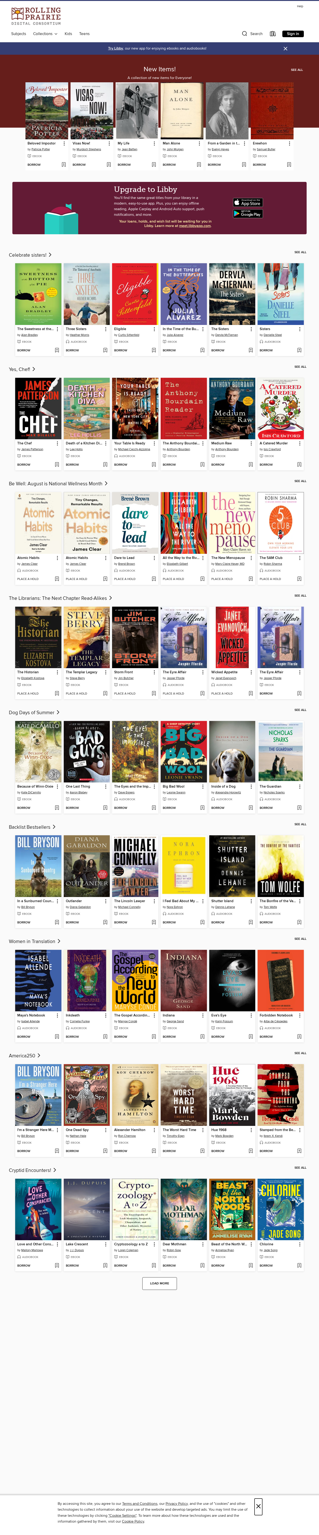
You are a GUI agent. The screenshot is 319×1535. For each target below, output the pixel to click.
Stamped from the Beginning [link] (278, 1130)
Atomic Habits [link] (28, 558)
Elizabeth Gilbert (177, 564)
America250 (22, 1056)
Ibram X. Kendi (273, 1136)
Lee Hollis (76, 449)
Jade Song (270, 1250)
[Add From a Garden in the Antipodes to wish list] (244, 165)
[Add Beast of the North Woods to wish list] (251, 1266)
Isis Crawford (272, 449)
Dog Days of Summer (32, 713)
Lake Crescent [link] (77, 1244)
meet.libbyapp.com (195, 225)
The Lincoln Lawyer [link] (129, 901)
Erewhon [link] (260, 143)
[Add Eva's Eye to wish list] (251, 1037)
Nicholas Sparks (274, 792)
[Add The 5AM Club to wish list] (299, 579)
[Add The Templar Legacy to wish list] (105, 694)
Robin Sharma (273, 564)
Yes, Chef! (20, 370)
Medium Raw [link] (221, 443)
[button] (251, 34)
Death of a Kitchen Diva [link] (84, 443)
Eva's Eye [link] (218, 1015)
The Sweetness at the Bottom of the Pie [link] (36, 329)
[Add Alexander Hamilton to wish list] (154, 1151)
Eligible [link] (120, 329)
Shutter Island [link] (222, 901)
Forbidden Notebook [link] (276, 1015)
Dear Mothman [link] (174, 1244)
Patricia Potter (41, 149)
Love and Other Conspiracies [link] (36, 1244)
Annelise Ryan (224, 1250)
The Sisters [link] (220, 329)
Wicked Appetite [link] (224, 672)
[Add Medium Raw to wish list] (251, 465)
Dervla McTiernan (226, 335)
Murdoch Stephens (89, 149)
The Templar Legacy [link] (81, 672)
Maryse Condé (127, 1021)
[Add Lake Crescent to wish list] (105, 1266)
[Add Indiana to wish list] (202, 1037)
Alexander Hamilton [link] (129, 1130)
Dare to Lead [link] (124, 558)
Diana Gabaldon (80, 907)
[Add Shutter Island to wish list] (251, 923)
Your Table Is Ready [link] (129, 443)
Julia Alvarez (175, 335)
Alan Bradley (29, 335)
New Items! (160, 69)
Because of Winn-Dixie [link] (35, 787)
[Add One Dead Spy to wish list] (105, 1151)
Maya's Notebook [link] (31, 1015)
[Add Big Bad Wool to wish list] (202, 808)
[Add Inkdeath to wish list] (105, 1037)
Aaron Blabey (78, 792)
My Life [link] (123, 143)
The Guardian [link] (270, 787)
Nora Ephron (175, 907)
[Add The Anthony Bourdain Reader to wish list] (202, 465)
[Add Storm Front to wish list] (154, 694)
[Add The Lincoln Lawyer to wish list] (154, 923)
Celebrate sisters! (28, 255)
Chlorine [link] (266, 1244)
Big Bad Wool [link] (173, 787)
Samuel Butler (266, 149)
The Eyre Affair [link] (174, 672)
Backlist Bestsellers (30, 827)
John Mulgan (175, 149)
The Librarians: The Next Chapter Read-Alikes (58, 598)
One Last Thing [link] (78, 787)
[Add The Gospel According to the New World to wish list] (154, 1037)
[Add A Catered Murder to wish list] (299, 465)
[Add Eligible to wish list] (154, 351)
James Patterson (32, 449)
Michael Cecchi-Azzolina (134, 449)
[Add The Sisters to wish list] (251, 351)
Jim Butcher (126, 678)
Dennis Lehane (225, 907)
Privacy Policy (177, 1503)
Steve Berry (77, 678)
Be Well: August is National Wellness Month (56, 484)
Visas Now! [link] (81, 143)
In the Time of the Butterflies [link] (181, 329)
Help (300, 6)
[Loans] (273, 34)
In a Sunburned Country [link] (36, 901)
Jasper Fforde (175, 678)
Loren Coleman (128, 1250)
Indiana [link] (169, 1015)
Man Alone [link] (171, 143)
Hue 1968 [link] (219, 1130)
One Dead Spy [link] (77, 1130)
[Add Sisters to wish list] (299, 351)
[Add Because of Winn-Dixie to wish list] (57, 808)
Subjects (18, 33)
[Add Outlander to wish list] (105, 923)
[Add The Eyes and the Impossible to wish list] (154, 808)
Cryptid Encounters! (30, 1170)
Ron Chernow (127, 1136)
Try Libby (115, 48)
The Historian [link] (28, 672)
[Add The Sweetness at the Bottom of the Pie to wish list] (57, 351)
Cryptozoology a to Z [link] (131, 1244)
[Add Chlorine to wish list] (299, 1266)
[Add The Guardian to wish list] (299, 808)
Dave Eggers (126, 792)
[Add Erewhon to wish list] (289, 165)
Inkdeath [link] (73, 1015)
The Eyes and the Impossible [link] (133, 787)
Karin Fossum (224, 1021)
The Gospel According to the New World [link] (133, 1015)
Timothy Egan (175, 1136)
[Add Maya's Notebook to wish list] (57, 1037)
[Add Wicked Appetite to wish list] (251, 694)
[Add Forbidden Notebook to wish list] (299, 1037)
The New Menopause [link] (228, 558)
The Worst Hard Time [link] (179, 1130)
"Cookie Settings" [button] (122, 1515)
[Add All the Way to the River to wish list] (202, 579)
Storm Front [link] (123, 672)
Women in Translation (33, 942)
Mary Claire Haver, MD (230, 564)
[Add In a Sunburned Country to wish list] (57, 923)
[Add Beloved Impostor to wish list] (64, 165)
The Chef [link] (24, 443)
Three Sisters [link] (76, 329)
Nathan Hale (78, 1136)
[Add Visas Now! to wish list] (109, 165)
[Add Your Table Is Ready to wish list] (154, 465)
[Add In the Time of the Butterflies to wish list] (202, 351)
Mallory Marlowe (32, 1250)
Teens (84, 33)
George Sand (175, 1021)
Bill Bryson (28, 907)
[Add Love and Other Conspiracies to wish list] (57, 1266)
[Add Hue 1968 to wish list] (251, 1151)
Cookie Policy (133, 1521)
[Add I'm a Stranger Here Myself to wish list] (57, 1151)
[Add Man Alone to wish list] (199, 165)
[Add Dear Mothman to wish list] (202, 1266)
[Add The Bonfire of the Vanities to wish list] (299, 923)
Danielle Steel (273, 335)
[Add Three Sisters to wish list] (105, 351)
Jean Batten (129, 149)
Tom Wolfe (270, 907)
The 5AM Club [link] (271, 558)
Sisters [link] (265, 329)
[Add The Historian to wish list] (57, 694)
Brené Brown (126, 564)
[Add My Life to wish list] (154, 165)
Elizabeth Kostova (32, 678)
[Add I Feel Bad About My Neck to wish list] (202, 923)
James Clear (29, 564)
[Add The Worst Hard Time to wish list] (202, 1151)
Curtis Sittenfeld (128, 335)
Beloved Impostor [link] (42, 143)
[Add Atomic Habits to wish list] (57, 579)
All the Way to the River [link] (181, 558)
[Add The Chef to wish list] (57, 465)
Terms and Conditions (139, 1503)
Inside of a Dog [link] (223, 787)
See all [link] (297, 70)
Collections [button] (43, 33)
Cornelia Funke (80, 1021)
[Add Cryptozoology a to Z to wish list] (154, 1266)
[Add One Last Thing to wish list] (105, 808)
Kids (68, 33)
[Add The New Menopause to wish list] (251, 579)
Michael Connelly (129, 907)
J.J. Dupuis (77, 1250)
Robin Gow (174, 1250)
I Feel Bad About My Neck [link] (181, 901)
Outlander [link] (74, 901)
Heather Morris (79, 335)
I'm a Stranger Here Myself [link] (36, 1130)
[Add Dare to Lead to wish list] (154, 579)
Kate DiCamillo (31, 792)
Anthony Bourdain (178, 449)
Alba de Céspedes (275, 1021)
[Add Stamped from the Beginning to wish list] (299, 1151)
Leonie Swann (176, 792)
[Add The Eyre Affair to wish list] (202, 694)
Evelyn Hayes (220, 149)
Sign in (293, 33)
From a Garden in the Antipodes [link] (225, 143)
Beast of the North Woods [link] (230, 1244)
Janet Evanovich (225, 678)
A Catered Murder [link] (274, 443)
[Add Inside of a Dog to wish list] (251, 808)
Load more (159, 1283)
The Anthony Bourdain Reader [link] (181, 443)
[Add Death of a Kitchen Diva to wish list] (105, 465)
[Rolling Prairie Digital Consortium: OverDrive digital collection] (36, 16)
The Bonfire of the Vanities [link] (278, 901)
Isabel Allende (30, 1021)
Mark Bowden (224, 1136)
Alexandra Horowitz (228, 792)
